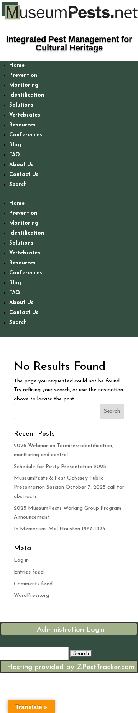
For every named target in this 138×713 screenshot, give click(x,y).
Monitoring (23, 85)
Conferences (25, 135)
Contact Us (24, 175)
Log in (21, 560)
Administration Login (71, 630)
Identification (26, 95)
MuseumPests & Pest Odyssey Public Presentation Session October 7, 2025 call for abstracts (69, 487)
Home (17, 65)
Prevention (23, 75)
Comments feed (33, 584)
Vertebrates (24, 115)
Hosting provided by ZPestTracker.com (71, 667)
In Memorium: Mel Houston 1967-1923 (59, 529)
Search (18, 185)
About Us (21, 165)
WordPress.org (31, 595)
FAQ (14, 155)
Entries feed (29, 572)
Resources (22, 125)
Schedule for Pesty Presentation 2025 (60, 467)
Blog (15, 145)
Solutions (21, 105)
